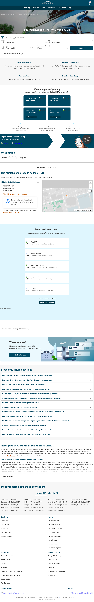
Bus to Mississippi (54, 524)
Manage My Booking (54, 556)
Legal (25, 597)
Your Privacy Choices (68, 597)
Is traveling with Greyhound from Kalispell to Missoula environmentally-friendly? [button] (30, 394)
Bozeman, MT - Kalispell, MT (10, 502)
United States (23, 14)
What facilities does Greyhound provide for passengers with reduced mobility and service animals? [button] (36, 421)
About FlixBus (6, 560)
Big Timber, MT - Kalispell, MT (34, 510)
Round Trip (20, 37)
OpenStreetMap (85, 210)
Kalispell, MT (34, 14)
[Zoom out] (90, 184)
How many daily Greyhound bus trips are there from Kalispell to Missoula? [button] (27, 416)
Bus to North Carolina (55, 528)
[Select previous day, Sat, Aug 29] (30, 48)
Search (81, 48)
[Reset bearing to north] (90, 187)
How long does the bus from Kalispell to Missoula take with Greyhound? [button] (27, 375)
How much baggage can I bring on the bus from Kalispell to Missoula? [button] (26, 389)
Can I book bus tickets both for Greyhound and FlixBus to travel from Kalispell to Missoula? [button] (33, 412)
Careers (3, 564)
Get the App (5, 524)
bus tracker (11, 456)
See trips (55, 117)
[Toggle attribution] (91, 210)
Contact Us (51, 575)
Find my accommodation (12, 53)
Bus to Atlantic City (54, 536)
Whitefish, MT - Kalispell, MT (80, 502)
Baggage (51, 567)
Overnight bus (6, 532)
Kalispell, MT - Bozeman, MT (10, 507)
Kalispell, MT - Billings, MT (9, 510)
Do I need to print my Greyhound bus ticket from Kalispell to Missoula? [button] (26, 430)
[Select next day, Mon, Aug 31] (33, 48)
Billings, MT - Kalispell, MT (32, 499)
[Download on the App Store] (19, 593)
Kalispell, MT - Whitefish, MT (57, 510)
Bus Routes (11, 14)
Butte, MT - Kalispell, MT (56, 499)
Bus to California (53, 521)
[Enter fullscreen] (90, 191)
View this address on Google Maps (15, 194)
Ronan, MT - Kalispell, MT (79, 499)
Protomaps (77, 210)
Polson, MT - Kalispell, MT (32, 502)
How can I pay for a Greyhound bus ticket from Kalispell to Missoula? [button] (26, 434)
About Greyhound (7, 556)
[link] (47, 349)
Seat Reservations (54, 564)
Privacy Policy (32, 597)
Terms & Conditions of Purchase (12, 571)
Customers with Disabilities (57, 571)
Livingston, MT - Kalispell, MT (57, 502)
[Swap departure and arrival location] (47, 42)
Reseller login (5, 583)
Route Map (4, 521)
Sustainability (5, 579)
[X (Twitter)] (70, 593)
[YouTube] (69, 593)
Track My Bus (52, 560)
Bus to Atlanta (53, 544)
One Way (8, 37)
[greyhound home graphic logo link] (47, 3)
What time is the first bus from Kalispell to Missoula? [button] (20, 403)
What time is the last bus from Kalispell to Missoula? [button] (20, 407)
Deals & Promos (6, 536)
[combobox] (26, 42)
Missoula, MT (52, 167)
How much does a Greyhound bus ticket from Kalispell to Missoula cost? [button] (27, 380)
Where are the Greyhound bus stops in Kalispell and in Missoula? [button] (24, 425)
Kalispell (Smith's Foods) (11, 212)
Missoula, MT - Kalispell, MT (10, 505)
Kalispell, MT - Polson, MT (79, 505)
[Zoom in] (90, 182)
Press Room (5, 567)
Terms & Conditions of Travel (11, 575)
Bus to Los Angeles (54, 548)
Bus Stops (4, 528)
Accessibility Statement (51, 597)
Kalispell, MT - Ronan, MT (56, 507)
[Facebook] (68, 593)
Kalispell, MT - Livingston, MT (57, 505)
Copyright (40, 597)
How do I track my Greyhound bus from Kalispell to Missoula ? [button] (23, 385)
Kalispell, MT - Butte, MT (32, 505)
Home (3, 14)
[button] (20, 182)
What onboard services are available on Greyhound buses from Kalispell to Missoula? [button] (31, 398)
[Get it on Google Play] (7, 593)
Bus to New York (53, 532)
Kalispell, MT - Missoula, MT (10, 499)
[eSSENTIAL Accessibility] (82, 593)
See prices (31, 117)
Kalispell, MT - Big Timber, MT (34, 507)
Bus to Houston (53, 540)
